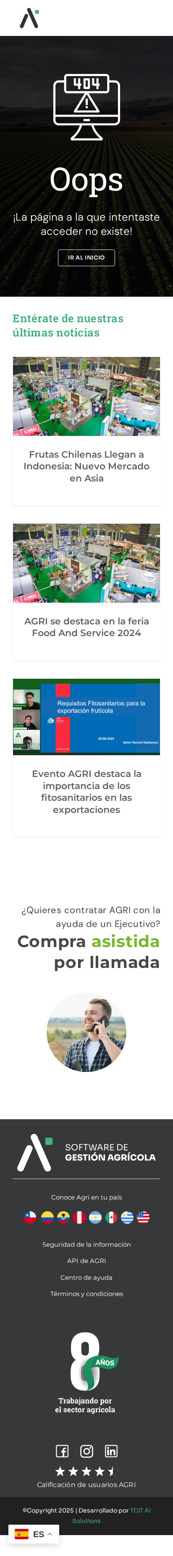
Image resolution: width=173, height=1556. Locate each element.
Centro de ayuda (86, 1277)
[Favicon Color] (29, 10)
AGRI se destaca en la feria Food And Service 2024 (86, 627)
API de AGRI (86, 1261)
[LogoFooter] (86, 1137)
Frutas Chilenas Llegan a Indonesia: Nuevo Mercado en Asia (86, 466)
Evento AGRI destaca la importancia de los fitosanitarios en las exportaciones (87, 791)
